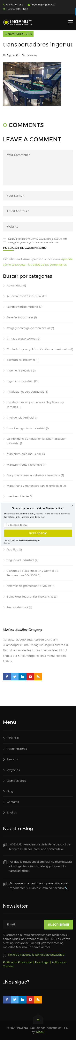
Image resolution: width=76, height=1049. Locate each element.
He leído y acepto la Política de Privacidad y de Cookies (22, 541)
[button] (38, 508)
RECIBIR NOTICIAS (38, 533)
